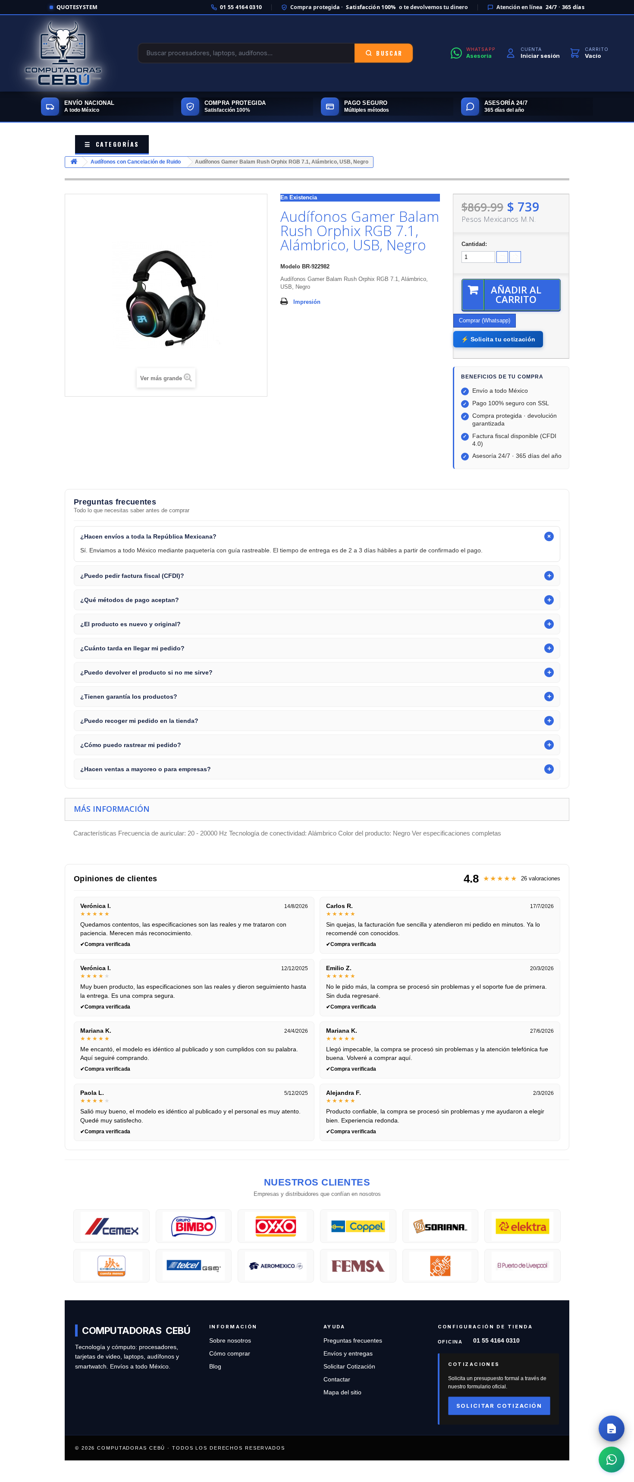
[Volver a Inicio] (74, 162)
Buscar (389, 53)
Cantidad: (474, 244)
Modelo (290, 266)
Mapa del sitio (342, 1392)
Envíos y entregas (348, 1353)
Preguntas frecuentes (352, 1340)
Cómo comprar (229, 1353)
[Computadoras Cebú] (63, 53)
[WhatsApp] (612, 1460)
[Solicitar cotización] (612, 1428)
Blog (215, 1366)
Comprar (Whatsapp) (484, 320)
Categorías (112, 143)
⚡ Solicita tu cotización (498, 339)
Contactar (336, 1379)
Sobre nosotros (230, 1340)
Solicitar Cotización (349, 1366)
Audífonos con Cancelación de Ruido (136, 162)
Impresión (306, 302)
